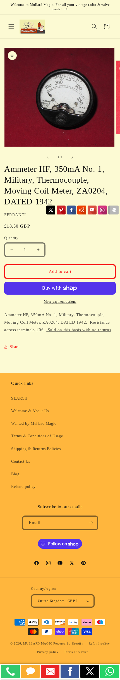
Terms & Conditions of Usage (37, 436)
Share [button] (15, 347)
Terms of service (76, 651)
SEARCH (19, 398)
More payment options (60, 302)
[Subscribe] (91, 523)
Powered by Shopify (68, 643)
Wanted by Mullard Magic (33, 423)
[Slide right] (72, 157)
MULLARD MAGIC (37, 643)
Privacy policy (48, 651)
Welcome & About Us (30, 411)
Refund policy (23, 487)
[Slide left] (48, 157)
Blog (15, 474)
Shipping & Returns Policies (36, 449)
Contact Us (20, 461)
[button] (11, 26)
